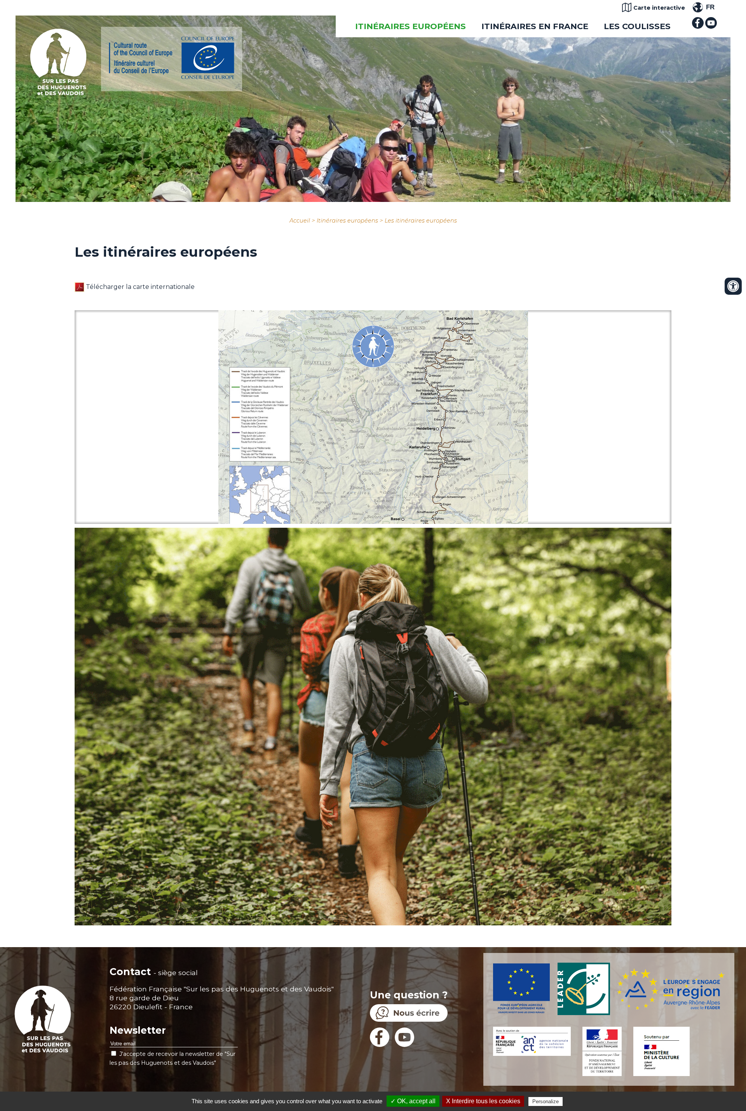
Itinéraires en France (534, 26)
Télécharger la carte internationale (139, 286)
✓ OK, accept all (413, 1101)
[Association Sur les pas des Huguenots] (58, 93)
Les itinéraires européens (421, 220)
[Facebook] (698, 26)
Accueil (299, 220)
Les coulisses (637, 26)
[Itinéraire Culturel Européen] (171, 77)
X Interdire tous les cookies (483, 1101)
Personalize (545, 1101)
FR (710, 7)
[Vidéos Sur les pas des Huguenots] (711, 26)
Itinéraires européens (410, 26)
